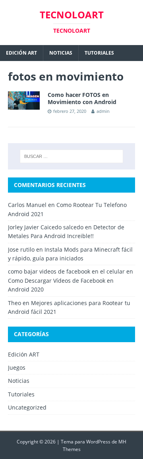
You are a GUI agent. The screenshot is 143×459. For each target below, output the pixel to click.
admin (103, 111)
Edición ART (21, 52)
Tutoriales (99, 52)
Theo (14, 303)
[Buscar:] (71, 156)
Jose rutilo (21, 249)
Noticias (60, 52)
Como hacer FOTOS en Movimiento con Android (82, 98)
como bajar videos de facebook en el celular (66, 271)
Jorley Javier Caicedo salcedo (45, 227)
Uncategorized (27, 407)
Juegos (16, 367)
